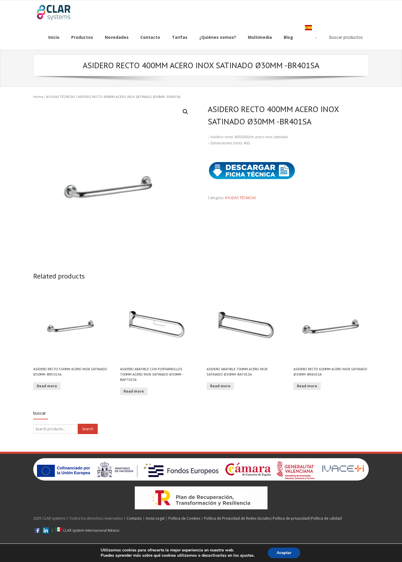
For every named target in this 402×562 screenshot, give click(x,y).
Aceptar (284, 553)
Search (87, 428)
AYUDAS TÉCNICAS (60, 96)
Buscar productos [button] (346, 37)
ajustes (247, 555)
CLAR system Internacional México (90, 530)
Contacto (134, 518)
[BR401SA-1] (113, 183)
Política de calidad (326, 518)
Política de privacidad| (292, 518)
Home (38, 96)
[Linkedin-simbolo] (45, 530)
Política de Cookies (184, 518)
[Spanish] (311, 37)
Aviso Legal (155, 518)
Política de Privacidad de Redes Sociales (237, 518)
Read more (47, 385)
